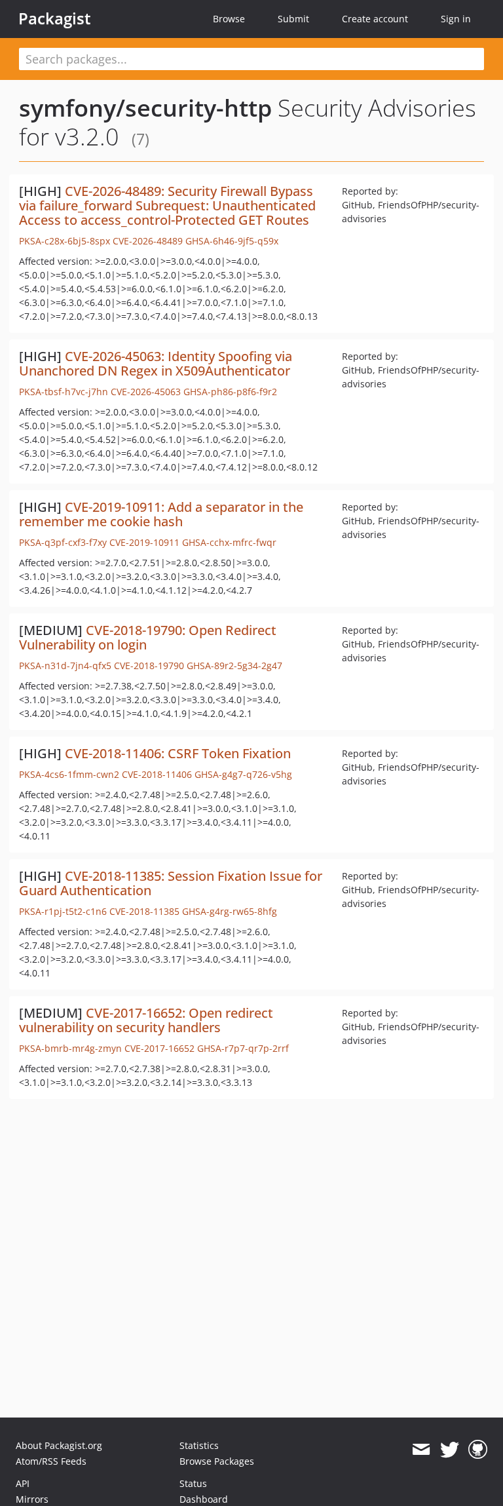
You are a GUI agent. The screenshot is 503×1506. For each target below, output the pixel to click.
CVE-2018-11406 (157, 774)
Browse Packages (216, 1461)
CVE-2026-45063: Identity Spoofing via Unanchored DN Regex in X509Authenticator (155, 363)
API (22, 1483)
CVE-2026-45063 (146, 391)
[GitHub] (477, 1449)
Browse (229, 18)
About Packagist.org (59, 1445)
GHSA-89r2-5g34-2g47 (234, 665)
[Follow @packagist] (449, 1449)
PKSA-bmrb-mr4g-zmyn (70, 1048)
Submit (293, 18)
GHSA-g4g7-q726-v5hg (243, 774)
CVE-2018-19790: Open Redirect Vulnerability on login (147, 637)
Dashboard (203, 1499)
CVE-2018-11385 (144, 911)
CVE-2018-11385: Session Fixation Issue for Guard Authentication (170, 883)
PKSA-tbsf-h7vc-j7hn (63, 391)
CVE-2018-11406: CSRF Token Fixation (178, 753)
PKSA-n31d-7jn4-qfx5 (65, 665)
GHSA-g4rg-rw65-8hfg (229, 911)
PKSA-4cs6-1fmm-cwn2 (69, 774)
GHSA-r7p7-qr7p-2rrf (243, 1048)
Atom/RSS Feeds (51, 1461)
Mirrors (32, 1499)
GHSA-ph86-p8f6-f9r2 (230, 391)
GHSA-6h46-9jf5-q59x (231, 241)
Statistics (199, 1445)
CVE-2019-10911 (144, 542)
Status (193, 1483)
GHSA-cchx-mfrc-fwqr (229, 542)
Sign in (456, 18)
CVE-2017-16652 (159, 1048)
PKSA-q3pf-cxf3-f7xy (63, 542)
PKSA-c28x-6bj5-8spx (64, 241)
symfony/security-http (145, 108)
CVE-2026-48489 (148, 241)
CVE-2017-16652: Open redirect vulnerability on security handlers (146, 1020)
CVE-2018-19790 (149, 665)
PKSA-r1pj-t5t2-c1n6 (63, 911)
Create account (375, 18)
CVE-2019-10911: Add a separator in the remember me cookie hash (161, 514)
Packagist (54, 18)
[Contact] (420, 1449)
